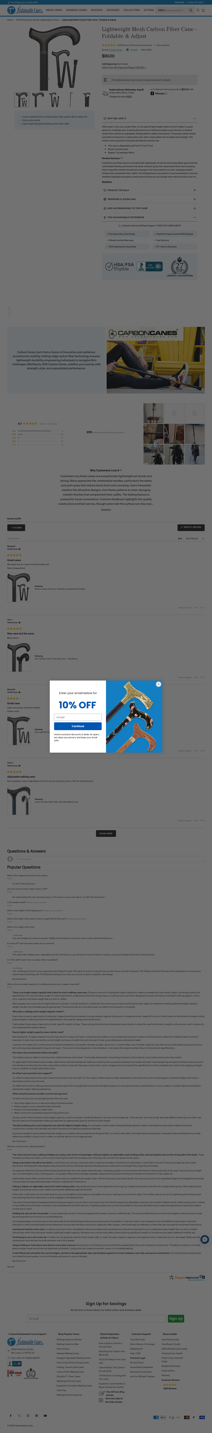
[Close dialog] (158, 684)
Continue (78, 726)
